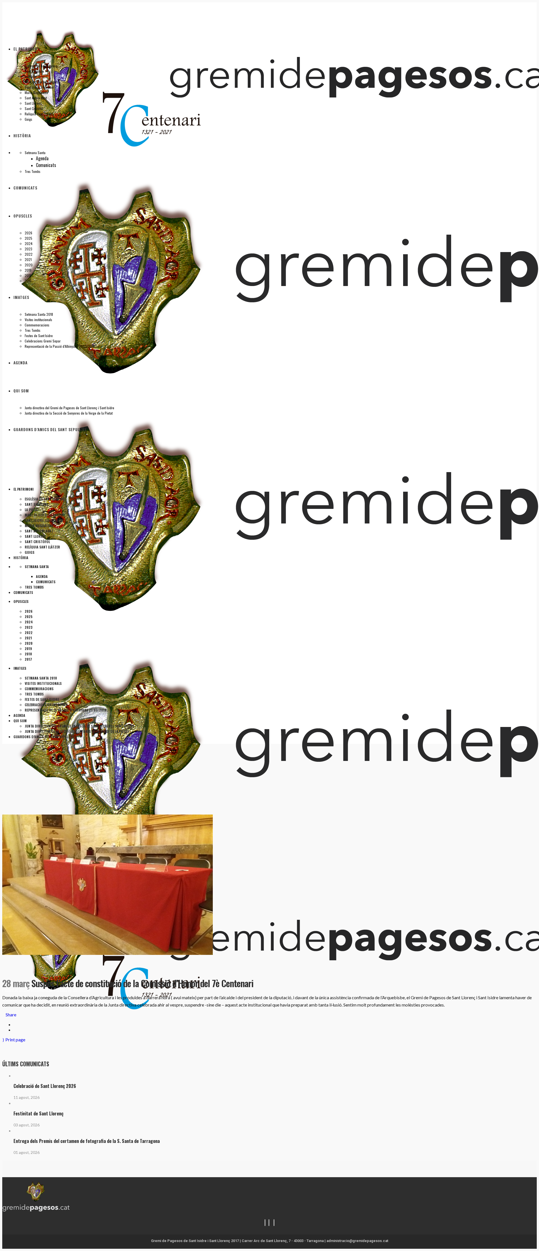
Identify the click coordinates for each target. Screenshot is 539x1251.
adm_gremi (82, 989)
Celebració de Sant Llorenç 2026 (44, 1086)
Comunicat (43, 989)
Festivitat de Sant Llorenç (38, 1113)
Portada (60, 989)
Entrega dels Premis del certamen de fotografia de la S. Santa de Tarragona (86, 1141)
